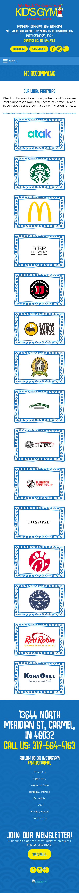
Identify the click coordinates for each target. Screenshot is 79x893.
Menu (13, 61)
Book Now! (19, 49)
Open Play (39, 778)
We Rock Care (39, 785)
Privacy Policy (40, 811)
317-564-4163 (47, 40)
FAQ (39, 804)
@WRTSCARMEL (39, 762)
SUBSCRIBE (39, 854)
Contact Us (39, 818)
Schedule (39, 798)
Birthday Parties (39, 791)
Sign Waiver (38, 49)
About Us (39, 772)
